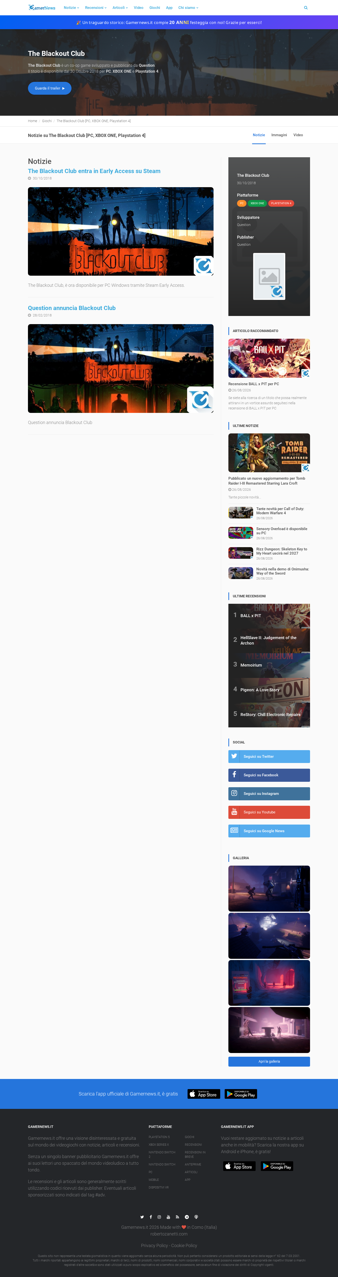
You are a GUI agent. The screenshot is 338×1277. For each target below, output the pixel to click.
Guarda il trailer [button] (48, 88)
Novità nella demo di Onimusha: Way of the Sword (282, 571)
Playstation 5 (159, 1137)
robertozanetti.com (169, 1233)
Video (139, 7)
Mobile (154, 1180)
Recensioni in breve (195, 1155)
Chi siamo (186, 7)
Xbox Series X (159, 1144)
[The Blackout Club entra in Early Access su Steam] (121, 231)
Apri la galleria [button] (269, 1061)
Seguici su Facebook (261, 775)
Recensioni (94, 7)
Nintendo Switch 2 (162, 1155)
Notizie (70, 7)
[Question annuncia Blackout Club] (121, 368)
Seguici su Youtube (259, 812)
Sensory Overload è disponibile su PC (281, 531)
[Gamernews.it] (41, 7)
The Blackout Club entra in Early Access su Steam (94, 171)
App (169, 7)
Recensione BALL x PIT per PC (253, 384)
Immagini (279, 135)
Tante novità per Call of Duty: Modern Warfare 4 (280, 511)
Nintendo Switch (162, 1164)
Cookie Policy (184, 1245)
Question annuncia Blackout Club (72, 308)
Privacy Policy (154, 1245)
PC (150, 1172)
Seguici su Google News (264, 831)
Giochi (154, 7)
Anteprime (193, 1164)
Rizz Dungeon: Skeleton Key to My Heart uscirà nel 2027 (281, 551)
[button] (203, 1094)
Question (244, 225)
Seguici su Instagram (261, 793)
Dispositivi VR (159, 1187)
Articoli (119, 7)
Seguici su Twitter (259, 756)
